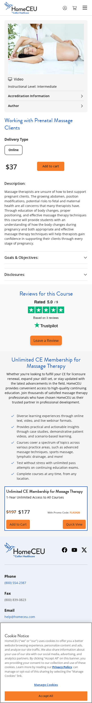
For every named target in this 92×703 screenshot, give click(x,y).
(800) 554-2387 (15, 583)
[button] (75, 8)
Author (13, 106)
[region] (46, 662)
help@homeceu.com (19, 617)
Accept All (46, 696)
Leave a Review (46, 340)
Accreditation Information (29, 96)
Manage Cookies (46, 685)
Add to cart (50, 166)
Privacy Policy (62, 667)
